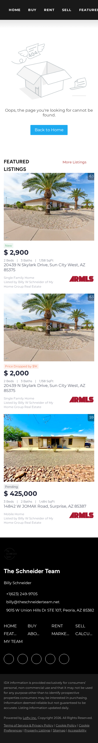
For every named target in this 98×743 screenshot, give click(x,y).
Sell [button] (66, 10)
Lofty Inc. (30, 718)
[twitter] (36, 659)
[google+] (64, 659)
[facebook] (9, 659)
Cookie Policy (66, 725)
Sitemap (59, 730)
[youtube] (50, 659)
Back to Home (49, 129)
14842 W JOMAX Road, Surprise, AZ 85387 (45, 506)
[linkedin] (23, 659)
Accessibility (77, 730)
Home (15, 10)
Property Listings (37, 730)
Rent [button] (49, 10)
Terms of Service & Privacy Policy (28, 725)
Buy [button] (32, 10)
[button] (11, 627)
